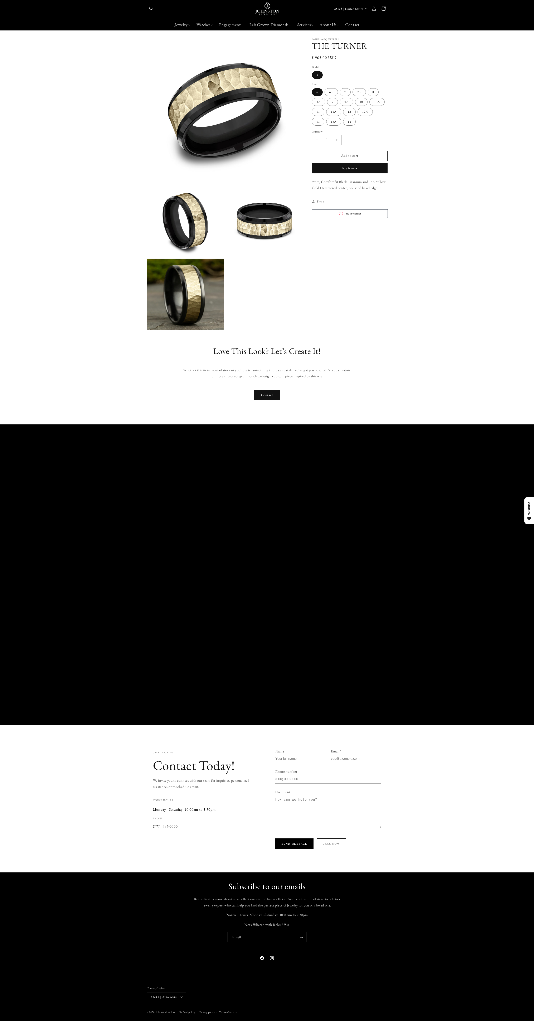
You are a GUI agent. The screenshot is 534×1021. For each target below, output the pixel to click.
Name (279, 751)
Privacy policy (207, 1012)
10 (361, 102)
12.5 (365, 112)
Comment (282, 792)
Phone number (286, 771)
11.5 (334, 112)
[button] (151, 8)
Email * (336, 751)
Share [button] (320, 201)
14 (349, 121)
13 (318, 121)
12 (349, 112)
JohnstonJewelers (165, 1011)
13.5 (334, 121)
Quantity (317, 131)
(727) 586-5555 (165, 826)
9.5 (346, 102)
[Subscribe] (301, 937)
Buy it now (350, 168)
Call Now (331, 843)
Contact (267, 395)
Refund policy (187, 1012)
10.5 (377, 102)
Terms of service (228, 1012)
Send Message (294, 843)
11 (318, 112)
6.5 (331, 92)
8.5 (318, 102)
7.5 (359, 92)
